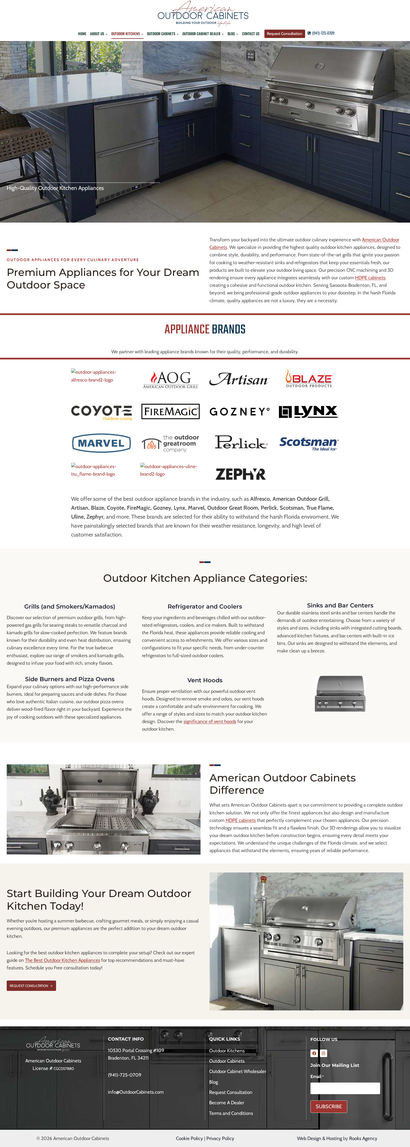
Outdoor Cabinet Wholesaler (237, 1071)
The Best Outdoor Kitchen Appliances (62, 960)
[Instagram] (323, 1053)
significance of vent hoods (210, 721)
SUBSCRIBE (329, 1106)
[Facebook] (314, 1053)
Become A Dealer (226, 1102)
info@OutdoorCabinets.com (136, 1092)
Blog (213, 1082)
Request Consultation (284, 33)
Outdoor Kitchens (227, 1050)
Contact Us (250, 33)
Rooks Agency (363, 1138)
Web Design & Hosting (319, 1138)
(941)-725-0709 (124, 1075)
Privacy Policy (220, 1138)
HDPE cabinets (370, 277)
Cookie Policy (189, 1138)
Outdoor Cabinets (227, 1061)
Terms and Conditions (231, 1113)
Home (82, 33)
